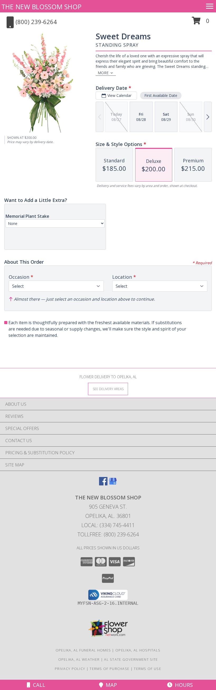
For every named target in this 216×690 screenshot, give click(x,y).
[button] (200, 23)
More (103, 72)
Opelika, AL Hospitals (137, 650)
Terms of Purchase (109, 668)
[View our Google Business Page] (113, 484)
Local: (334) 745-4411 (108, 525)
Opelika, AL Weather (79, 659)
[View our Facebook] (103, 484)
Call (37, 684)
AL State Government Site (131, 659)
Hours (182, 684)
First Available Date (160, 95)
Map (110, 684)
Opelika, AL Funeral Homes (83, 650)
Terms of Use (147, 668)
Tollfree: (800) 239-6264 (108, 534)
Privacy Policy (70, 668)
